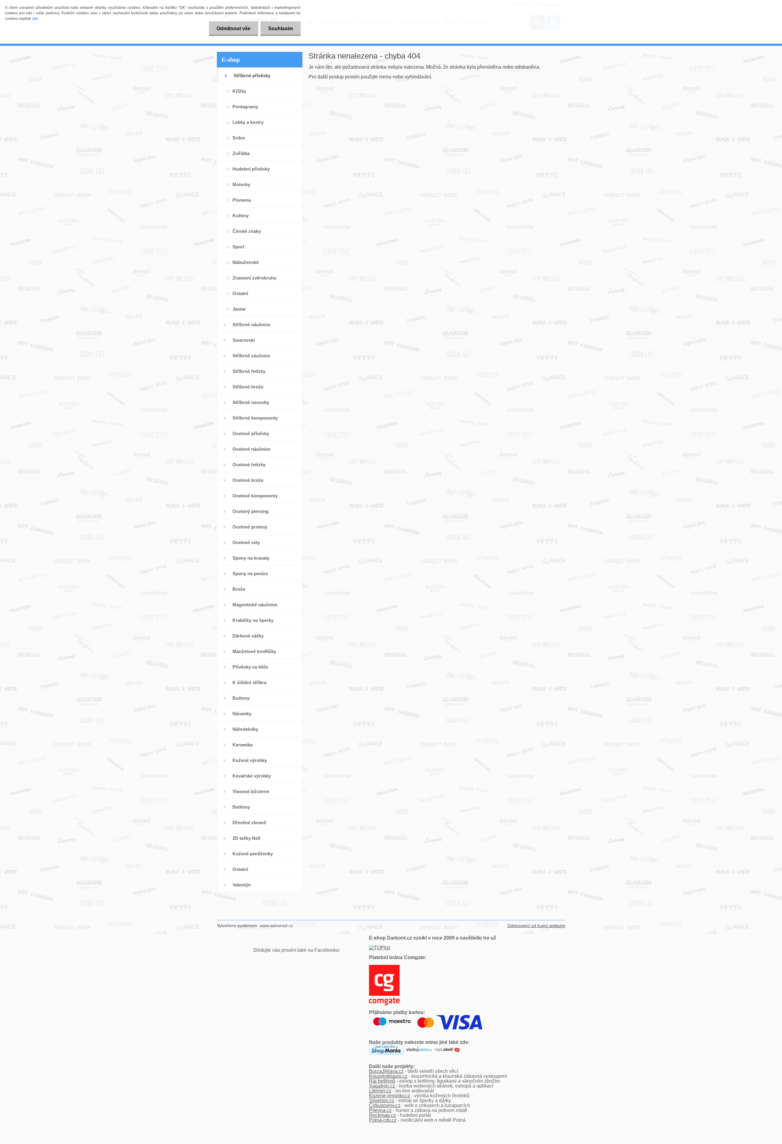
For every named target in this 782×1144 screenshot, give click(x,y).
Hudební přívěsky (251, 168)
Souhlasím (280, 28)
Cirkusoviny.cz (384, 1105)
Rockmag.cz (382, 1115)
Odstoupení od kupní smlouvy (536, 925)
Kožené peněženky (252, 853)
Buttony (241, 698)
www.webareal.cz (276, 925)
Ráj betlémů (382, 1081)
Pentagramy (245, 106)
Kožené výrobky (249, 760)
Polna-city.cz (382, 1120)
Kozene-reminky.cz (389, 1095)
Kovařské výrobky (251, 775)
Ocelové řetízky (248, 464)
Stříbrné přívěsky (252, 75)
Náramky (241, 713)
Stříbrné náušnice (251, 324)
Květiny (240, 215)
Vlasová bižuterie (250, 791)
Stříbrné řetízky (248, 371)
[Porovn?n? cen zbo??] (447, 1047)
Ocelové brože (247, 480)
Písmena (241, 200)
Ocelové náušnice (251, 449)
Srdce (238, 137)
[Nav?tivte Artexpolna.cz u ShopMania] (386, 1047)
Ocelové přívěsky (250, 433)
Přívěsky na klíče (250, 666)
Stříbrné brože (247, 386)
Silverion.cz (381, 1100)
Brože (238, 589)
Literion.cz (380, 1090)
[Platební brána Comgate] (384, 967)
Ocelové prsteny (249, 526)
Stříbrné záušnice (251, 355)
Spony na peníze (250, 573)
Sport (238, 246)
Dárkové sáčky (248, 635)
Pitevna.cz (380, 1110)
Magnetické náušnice (254, 604)
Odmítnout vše (233, 28)
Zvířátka (241, 153)
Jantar (239, 309)
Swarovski (243, 340)
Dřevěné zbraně (249, 822)
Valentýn (241, 884)
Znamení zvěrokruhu (254, 277)
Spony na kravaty (250, 558)
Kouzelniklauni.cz (388, 1076)
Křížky (239, 91)
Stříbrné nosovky (250, 402)
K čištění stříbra (249, 682)
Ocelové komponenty (255, 495)
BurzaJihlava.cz (386, 1071)
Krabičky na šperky (252, 620)
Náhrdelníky (245, 729)
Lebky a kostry (248, 122)
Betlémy (241, 807)
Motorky (241, 184)
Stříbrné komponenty (255, 417)
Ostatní (240, 293)
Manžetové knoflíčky (254, 651)
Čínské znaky (246, 231)
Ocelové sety (246, 542)
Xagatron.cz (382, 1085)
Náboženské (245, 262)
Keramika (242, 744)
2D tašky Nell (246, 838)
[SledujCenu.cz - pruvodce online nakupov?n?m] (419, 1047)
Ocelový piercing (250, 511)
